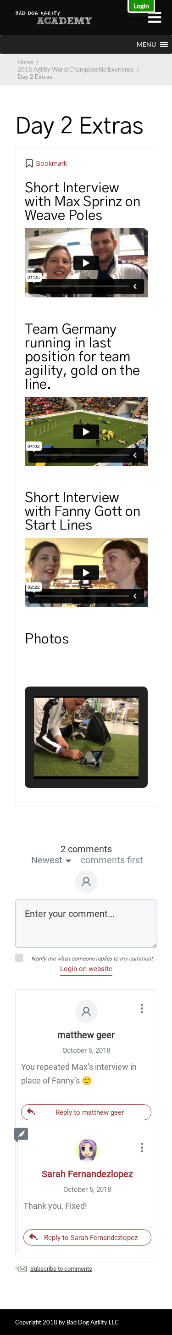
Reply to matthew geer (89, 1112)
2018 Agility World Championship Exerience (78, 69)
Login (141, 6)
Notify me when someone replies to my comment (92, 958)
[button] (146, 44)
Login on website (86, 969)
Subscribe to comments (61, 1268)
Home (25, 62)
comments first (112, 860)
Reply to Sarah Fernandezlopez (91, 1238)
